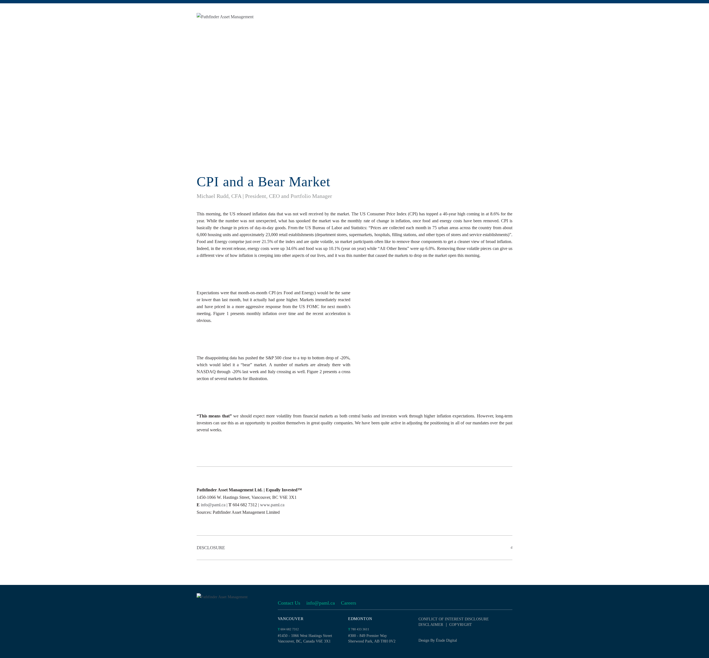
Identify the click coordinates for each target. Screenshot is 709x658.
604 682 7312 (288, 629)
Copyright (460, 625)
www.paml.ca (272, 504)
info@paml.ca (213, 504)
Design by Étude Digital (437, 640)
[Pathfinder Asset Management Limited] (238, 16)
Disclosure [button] (211, 547)
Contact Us (289, 603)
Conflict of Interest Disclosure (453, 619)
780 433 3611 (358, 629)
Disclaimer (430, 625)
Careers (348, 603)
